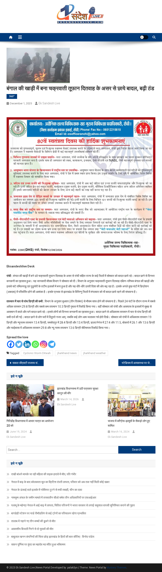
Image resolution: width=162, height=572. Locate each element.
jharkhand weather (94, 353)
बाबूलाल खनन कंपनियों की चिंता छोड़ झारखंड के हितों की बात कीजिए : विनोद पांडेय (52, 536)
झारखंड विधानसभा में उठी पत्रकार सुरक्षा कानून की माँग (77, 391)
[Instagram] (43, 344)
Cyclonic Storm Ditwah (37, 353)
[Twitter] (19, 344)
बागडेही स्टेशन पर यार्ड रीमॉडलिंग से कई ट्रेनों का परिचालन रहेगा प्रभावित (48, 513)
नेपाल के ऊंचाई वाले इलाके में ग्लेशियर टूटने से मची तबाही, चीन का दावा (46, 489)
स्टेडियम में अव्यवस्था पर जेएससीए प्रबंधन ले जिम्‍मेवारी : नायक (139, 363)
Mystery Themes (116, 567)
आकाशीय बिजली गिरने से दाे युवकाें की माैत (32, 529)
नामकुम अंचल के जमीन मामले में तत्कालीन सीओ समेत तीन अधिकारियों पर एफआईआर (53, 497)
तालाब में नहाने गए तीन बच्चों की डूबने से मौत (33, 521)
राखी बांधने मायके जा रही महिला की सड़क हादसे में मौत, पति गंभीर (43, 474)
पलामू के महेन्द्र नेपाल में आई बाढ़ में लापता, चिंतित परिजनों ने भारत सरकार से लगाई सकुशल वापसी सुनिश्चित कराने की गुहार (73, 505)
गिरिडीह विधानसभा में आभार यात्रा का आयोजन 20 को (30, 423)
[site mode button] (144, 37)
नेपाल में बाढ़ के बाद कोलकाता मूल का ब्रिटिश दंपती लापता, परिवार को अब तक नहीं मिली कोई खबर (60, 482)
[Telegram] (51, 344)
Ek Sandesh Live (49, 103)
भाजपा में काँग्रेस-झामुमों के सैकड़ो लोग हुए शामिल (129, 423)
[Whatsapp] (35, 344)
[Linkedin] (27, 344)
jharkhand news (67, 353)
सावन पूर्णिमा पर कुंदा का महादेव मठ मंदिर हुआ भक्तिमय (38, 544)
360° (12, 96)
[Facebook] (10, 344)
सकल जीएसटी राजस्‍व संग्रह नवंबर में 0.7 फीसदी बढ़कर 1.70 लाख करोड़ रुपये (28, 363)
